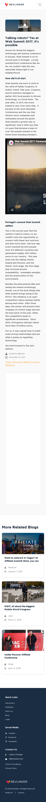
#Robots (10, 365)
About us (9, 711)
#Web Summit (31, 362)
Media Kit (9, 793)
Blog (7, 715)
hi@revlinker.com (16, 759)
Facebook (12, 737)
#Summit (18, 362)
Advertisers (10, 703)
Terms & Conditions (13, 764)
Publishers (9, 707)
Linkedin (11, 733)
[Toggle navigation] (40, 4)
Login (7, 719)
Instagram (12, 741)
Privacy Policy (11, 768)
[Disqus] (23, 406)
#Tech (8, 362)
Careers (21, 793)
